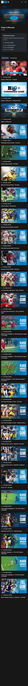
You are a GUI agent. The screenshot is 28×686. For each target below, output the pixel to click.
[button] (22, 2)
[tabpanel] (14, 330)
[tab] (5, 58)
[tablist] (9, 58)
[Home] (5, 2)
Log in (20, 20)
